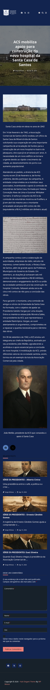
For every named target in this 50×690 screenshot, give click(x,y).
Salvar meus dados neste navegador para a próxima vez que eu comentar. (24, 640)
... (8, 487)
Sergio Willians (19, 70)
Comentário (9, 588)
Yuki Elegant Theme (28, 681)
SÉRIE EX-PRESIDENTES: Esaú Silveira (20, 552)
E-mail (7, 623)
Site (5, 630)
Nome (7, 615)
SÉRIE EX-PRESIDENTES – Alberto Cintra (21, 479)
